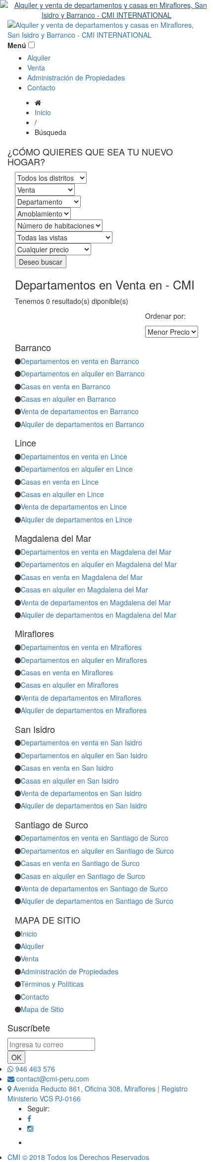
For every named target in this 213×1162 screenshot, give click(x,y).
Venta (36, 68)
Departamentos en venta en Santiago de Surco (94, 838)
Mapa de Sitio (42, 1009)
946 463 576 (34, 1069)
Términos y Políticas (52, 984)
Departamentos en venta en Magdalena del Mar (96, 552)
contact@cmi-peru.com (51, 1079)
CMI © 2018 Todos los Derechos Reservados (78, 1157)
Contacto (41, 87)
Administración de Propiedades (76, 77)
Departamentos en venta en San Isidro (81, 742)
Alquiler (39, 58)
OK (16, 1057)
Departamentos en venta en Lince (74, 456)
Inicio (43, 112)
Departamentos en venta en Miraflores (81, 647)
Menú (16, 45)
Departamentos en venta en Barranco (80, 361)
